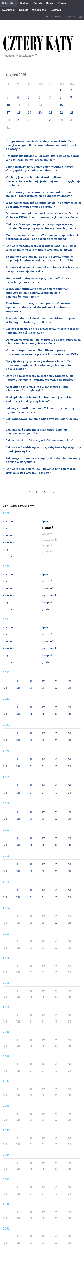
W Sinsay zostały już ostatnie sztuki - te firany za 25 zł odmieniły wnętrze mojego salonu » (43, 204)
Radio (58, 16)
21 (50, 112)
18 (18, 112)
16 (71, 105)
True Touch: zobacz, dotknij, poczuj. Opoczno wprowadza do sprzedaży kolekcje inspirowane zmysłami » (38, 307)
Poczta (49, 16)
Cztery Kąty (9, 3)
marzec (8, 535)
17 (8, 112)
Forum (62, 3)
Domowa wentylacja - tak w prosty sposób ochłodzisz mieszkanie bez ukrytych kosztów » (43, 341)
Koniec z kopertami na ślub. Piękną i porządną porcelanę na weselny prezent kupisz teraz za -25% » (42, 352)
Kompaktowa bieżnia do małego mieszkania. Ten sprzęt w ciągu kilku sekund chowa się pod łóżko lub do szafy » (43, 145)
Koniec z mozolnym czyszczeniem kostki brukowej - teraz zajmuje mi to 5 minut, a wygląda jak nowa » (42, 247)
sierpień (47, 581)
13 (40, 105)
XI (56, 687)
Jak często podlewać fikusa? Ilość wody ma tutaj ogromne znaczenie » (40, 410)
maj (5, 549)
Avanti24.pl (8, 10)
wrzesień (47, 588)
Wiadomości (39, 10)
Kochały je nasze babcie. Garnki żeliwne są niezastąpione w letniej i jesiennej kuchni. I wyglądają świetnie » (43, 181)
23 (71, 112)
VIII (18, 687)
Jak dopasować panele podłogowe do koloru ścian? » (42, 420)
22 (61, 112)
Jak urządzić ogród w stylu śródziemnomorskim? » (41, 440)
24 (8, 120)
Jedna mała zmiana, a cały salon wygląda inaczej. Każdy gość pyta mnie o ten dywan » (40, 168)
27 (40, 120)
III (30, 680)
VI (69, 680)
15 (61, 105)
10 (8, 105)
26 (29, 120)
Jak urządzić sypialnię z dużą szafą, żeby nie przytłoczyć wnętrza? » (37, 431)
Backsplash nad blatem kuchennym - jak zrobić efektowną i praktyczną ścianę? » (39, 399)
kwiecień (8, 542)
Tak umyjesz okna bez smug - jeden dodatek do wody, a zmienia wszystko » (43, 460)
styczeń (8, 521)
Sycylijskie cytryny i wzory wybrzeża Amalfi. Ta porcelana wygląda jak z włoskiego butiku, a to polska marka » (38, 365)
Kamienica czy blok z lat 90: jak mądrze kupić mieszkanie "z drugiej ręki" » (37, 388)
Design (50, 3)
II (17, 680)
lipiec (45, 521)
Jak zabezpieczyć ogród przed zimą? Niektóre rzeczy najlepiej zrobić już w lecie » (42, 330)
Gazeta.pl (56, 10)
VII (5, 687)
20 (40, 112)
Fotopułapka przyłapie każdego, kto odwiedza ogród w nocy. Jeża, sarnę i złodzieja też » (42, 157)
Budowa (24, 3)
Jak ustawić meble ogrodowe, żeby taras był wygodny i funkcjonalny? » (43, 449)
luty (5, 528)
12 (29, 105)
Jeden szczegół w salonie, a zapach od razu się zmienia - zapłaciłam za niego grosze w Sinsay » (39, 193)
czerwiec (8, 556)
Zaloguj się (69, 16)
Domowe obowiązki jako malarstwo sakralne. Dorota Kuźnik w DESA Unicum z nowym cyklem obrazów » (42, 215)
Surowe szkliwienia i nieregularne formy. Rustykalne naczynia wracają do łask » (42, 269)
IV (43, 680)
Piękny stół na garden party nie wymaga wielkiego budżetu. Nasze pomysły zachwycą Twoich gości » (41, 226)
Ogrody (37, 3)
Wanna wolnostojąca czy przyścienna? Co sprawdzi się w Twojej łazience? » (42, 280)
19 (29, 112)
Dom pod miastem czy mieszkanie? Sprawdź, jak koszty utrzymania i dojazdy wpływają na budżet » (40, 377)
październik (49, 595)
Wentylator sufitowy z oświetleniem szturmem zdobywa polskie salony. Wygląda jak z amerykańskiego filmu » (37, 292)
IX (30, 687)
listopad (47, 602)
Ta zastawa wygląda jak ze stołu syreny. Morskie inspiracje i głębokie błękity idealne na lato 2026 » (40, 258)
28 (50, 120)
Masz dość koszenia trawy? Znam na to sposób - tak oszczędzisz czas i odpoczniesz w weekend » (42, 236)
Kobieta (23, 10)
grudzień (47, 609)
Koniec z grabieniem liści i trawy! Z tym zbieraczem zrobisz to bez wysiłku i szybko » (41, 470)
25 (18, 120)
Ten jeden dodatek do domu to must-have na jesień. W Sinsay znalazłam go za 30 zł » (42, 320)
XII (70, 687)
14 (50, 105)
